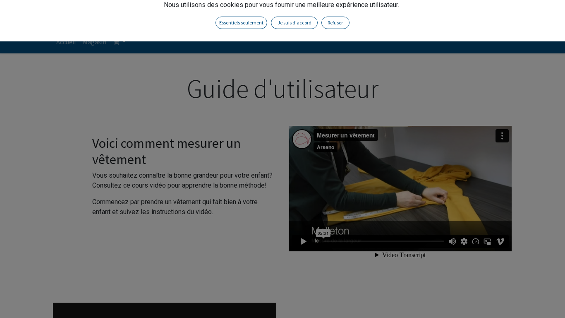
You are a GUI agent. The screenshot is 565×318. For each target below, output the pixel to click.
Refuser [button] (335, 22)
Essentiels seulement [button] (241, 22)
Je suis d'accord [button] (294, 22)
